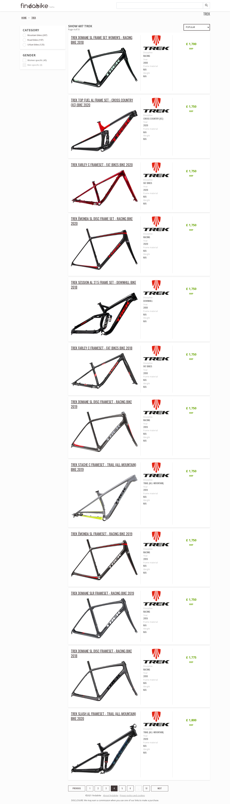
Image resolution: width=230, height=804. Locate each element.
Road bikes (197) (35, 40)
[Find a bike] (37, 7)
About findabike (110, 795)
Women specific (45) (37, 60)
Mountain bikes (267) (37, 35)
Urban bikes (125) (35, 44)
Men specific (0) (34, 65)
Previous (77, 788)
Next (160, 788)
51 (146, 788)
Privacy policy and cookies (132, 795)
